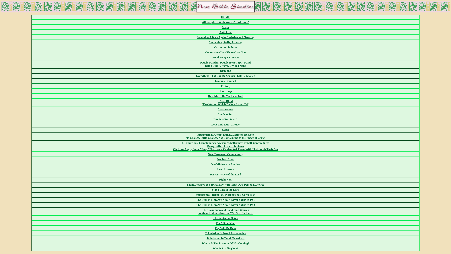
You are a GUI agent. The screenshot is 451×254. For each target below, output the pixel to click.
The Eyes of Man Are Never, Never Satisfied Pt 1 (225, 199)
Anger (225, 27)
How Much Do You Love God (225, 96)
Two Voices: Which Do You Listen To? (225, 104)
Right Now (225, 179)
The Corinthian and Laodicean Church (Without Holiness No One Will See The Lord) (225, 211)
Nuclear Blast (225, 159)
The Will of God (225, 223)
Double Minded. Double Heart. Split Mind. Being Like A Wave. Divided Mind (225, 64)
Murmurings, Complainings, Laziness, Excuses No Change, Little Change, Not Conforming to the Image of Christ (225, 136)
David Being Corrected (225, 57)
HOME (225, 17)
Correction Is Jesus (225, 47)
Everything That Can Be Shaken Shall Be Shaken (225, 75)
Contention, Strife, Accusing (225, 42)
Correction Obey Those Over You (225, 52)
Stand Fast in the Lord (225, 189)
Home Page (225, 91)
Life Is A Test (225, 114)
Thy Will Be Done (225, 228)
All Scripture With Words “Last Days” (225, 22)
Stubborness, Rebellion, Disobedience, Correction (225, 194)
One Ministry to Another (226, 164)
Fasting (225, 85)
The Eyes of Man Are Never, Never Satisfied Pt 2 (225, 204)
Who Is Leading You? (225, 248)
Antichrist (225, 32)
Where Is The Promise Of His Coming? (225, 243)
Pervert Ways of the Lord (225, 174)
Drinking (225, 70)
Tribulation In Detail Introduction (225, 233)
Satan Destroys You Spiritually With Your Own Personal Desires (225, 184)
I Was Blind (225, 101)
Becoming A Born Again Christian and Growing (225, 37)
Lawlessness (225, 109)
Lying (225, 129)
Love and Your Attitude (225, 124)
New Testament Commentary (225, 154)
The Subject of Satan (225, 218)
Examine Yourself (225, 80)
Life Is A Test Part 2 (226, 119)
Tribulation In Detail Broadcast (226, 238)
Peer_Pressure (225, 169)
